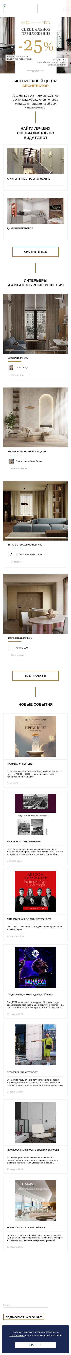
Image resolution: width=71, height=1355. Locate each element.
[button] (30, 67)
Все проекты (35, 675)
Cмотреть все (35, 251)
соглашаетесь (17, 1335)
